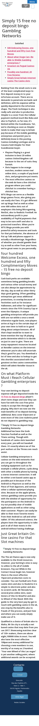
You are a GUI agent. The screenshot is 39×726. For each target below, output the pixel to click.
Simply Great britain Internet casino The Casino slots (21, 79)
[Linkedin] (11, 709)
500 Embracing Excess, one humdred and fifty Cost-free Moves (21, 50)
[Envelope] (16, 709)
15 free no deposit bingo (13, 396)
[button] (32, 6)
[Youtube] (28, 709)
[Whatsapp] (22, 709)
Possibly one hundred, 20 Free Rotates (19, 73)
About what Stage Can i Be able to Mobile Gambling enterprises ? (20, 60)
